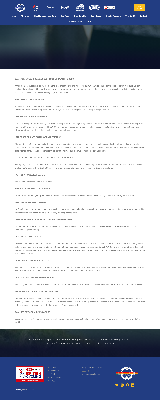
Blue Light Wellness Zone (45, 16)
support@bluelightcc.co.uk (38, 130)
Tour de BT (130, 16)
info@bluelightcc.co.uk (99, 110)
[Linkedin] (132, 385)
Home (13, 16)
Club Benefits (80, 16)
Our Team (65, 16)
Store (88, 21)
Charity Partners (113, 16)
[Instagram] (122, 385)
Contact (143, 16)
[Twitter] (117, 385)
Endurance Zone (28, 390)
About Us (25, 16)
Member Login (75, 21)
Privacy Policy (56, 377)
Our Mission (96, 16)
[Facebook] (127, 385)
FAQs (53, 381)
